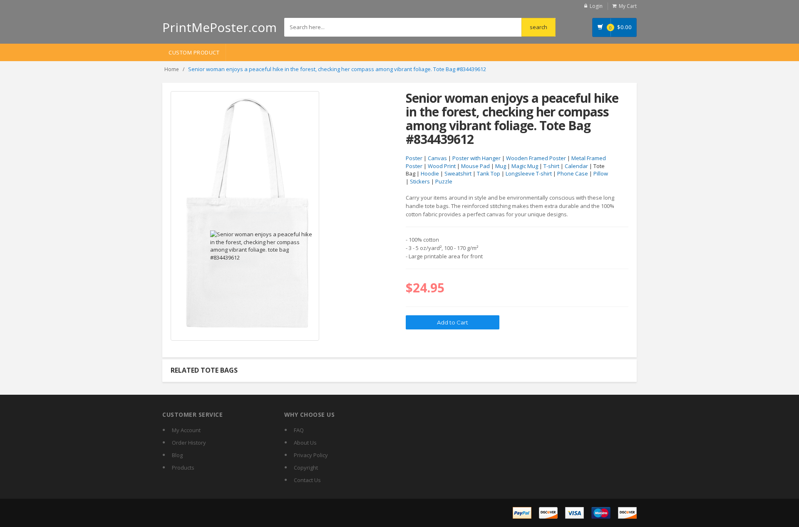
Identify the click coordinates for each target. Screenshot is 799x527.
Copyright (306, 467)
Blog (177, 455)
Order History (189, 442)
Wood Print (442, 166)
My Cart (628, 6)
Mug (500, 166)
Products (183, 467)
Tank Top (488, 173)
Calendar (576, 166)
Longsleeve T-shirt (529, 173)
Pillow (600, 173)
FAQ (299, 430)
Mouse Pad (475, 166)
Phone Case (572, 173)
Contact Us (307, 480)
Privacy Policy (311, 455)
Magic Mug (524, 166)
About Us (305, 442)
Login (596, 6)
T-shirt (551, 166)
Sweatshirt (457, 173)
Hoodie (430, 173)
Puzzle (443, 181)
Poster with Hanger (476, 158)
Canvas (437, 158)
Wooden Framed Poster (536, 158)
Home (171, 69)
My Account (186, 430)
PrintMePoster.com (219, 27)
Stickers (420, 181)
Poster (414, 158)
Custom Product (194, 52)
